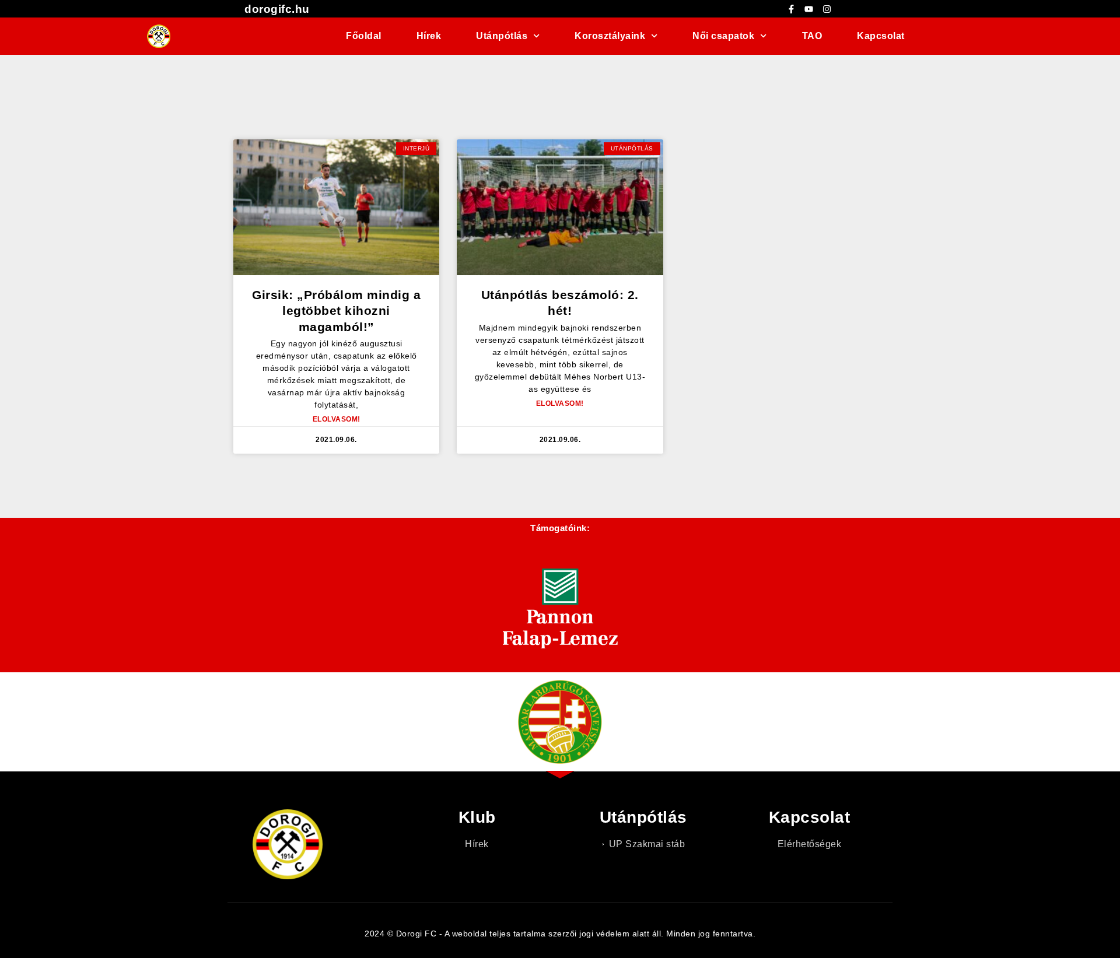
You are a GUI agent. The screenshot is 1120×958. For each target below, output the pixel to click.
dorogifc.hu (277, 9)
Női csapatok (723, 36)
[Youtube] (809, 8)
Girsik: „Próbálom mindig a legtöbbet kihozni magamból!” (336, 311)
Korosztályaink (610, 36)
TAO (812, 36)
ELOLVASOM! (336, 419)
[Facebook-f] (791, 8)
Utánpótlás (501, 36)
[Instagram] (826, 8)
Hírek (429, 36)
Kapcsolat (881, 36)
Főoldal (364, 36)
